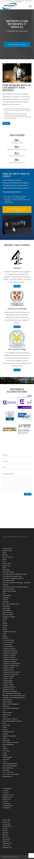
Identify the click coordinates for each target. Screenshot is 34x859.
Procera (5, 727)
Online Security (7, 799)
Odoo (4, 710)
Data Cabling (6, 606)
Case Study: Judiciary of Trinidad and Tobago (15, 574)
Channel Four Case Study (9, 591)
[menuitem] (29, 6)
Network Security (7, 702)
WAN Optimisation (7, 776)
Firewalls (5, 623)
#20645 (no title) (7, 550)
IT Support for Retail (8, 670)
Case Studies (6, 570)
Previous (1, 380)
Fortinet (5, 627)
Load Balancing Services (9, 687)
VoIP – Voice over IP (8, 772)
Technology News (7, 805)
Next (32, 380)
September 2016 (7, 826)
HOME (4, 633)
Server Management (8, 744)
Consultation (6, 597)
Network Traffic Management (11, 704)
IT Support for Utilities (9, 676)
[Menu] (29, 6)
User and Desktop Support (10, 765)
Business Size (6, 565)
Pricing (4, 723)
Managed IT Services (8, 689)
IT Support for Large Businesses (11, 663)
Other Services (7, 714)
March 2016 (6, 837)
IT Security (5, 790)
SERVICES (5, 748)
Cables (4, 567)
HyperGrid (5, 638)
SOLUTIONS (6, 751)
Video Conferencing (8, 768)
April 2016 (5, 835)
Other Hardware (7, 712)
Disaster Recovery (8, 612)
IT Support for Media (8, 668)
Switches (5, 755)
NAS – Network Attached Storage (12, 693)
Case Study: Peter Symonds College (12, 576)
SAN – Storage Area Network (10, 742)
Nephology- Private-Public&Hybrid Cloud (14, 695)
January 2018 (6, 822)
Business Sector (7, 563)
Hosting (5, 636)
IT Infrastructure (7, 644)
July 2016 (5, 828)
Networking (6, 706)
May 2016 (5, 832)
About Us (5, 555)
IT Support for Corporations (10, 653)
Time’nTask (6, 759)
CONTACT (5, 599)
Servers (5, 746)
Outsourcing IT (7, 803)
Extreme (5, 619)
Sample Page (6, 740)
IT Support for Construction (10, 651)
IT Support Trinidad (8, 685)
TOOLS (4, 761)
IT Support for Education (9, 655)
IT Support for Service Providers (11, 672)
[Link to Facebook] (28, 857)
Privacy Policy (6, 725)
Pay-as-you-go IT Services (10, 719)
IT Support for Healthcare (10, 661)
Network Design (7, 699)
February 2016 (7, 839)
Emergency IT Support (9, 616)
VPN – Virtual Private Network (11, 774)
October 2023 (6, 820)
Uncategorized (7, 807)
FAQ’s (4, 621)
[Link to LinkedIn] (25, 857)
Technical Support (7, 757)
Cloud (4, 593)
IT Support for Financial (9, 657)
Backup (4, 559)
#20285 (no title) (7, 548)
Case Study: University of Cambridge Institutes (15, 587)
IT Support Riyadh (7, 682)
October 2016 (6, 824)
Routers (5, 738)
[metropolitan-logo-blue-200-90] (14, 6)
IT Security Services (8, 646)
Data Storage (6, 608)
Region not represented (9, 736)
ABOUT (5, 553)
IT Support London (8, 678)
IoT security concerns (8, 640)
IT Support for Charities (9, 648)
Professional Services (8, 731)
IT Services (6, 793)
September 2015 (7, 847)
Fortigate (5, 625)
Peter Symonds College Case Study (12, 721)
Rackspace (5, 734)
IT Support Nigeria (8, 680)
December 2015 (7, 843)
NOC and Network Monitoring (11, 708)
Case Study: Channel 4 (8, 572)
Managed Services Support (10, 691)
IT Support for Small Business (11, 674)
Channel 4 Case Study (8, 589)
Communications (7, 595)
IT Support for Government (10, 659)
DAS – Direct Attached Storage (11, 604)
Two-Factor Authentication (10, 763)
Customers (6, 602)
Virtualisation (6, 770)
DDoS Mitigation (7, 610)
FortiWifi (5, 629)
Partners (5, 717)
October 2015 (6, 845)
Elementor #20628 (8, 614)
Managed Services (7, 797)
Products (5, 729)
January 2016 (6, 841)
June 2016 (5, 830)
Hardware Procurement (9, 631)
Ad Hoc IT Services (8, 557)
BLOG (4, 561)
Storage (5, 753)
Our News (5, 801)
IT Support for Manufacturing (10, 665)
